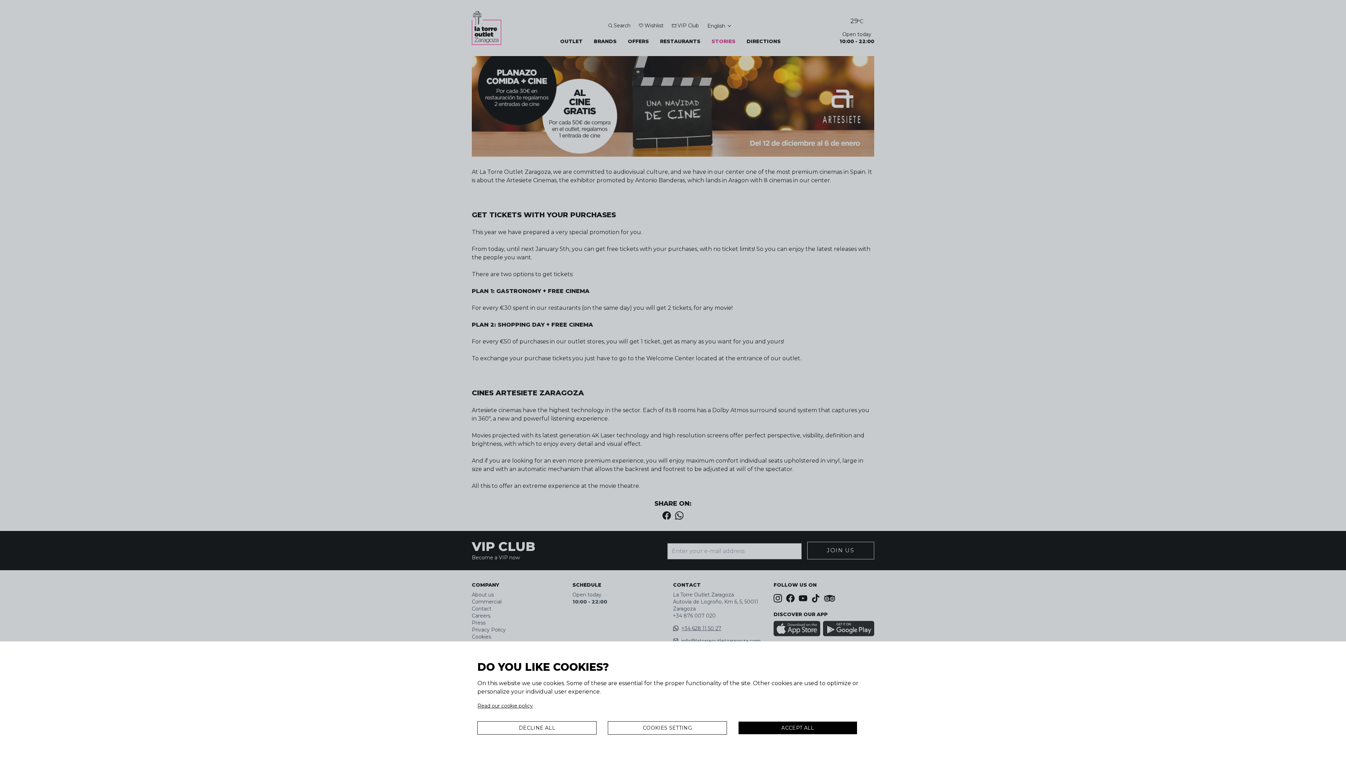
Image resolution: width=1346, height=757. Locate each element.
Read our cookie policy (505, 706)
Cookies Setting (667, 728)
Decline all (537, 728)
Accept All (797, 728)
